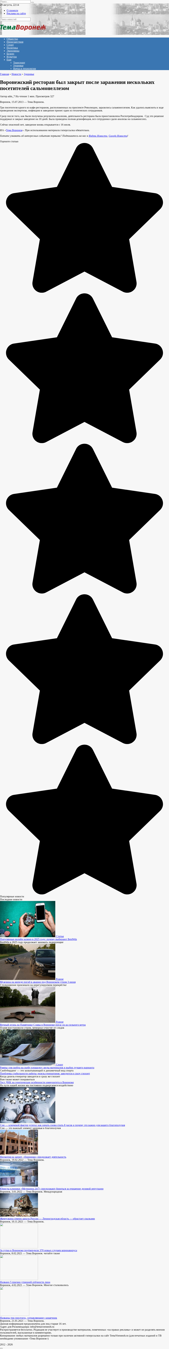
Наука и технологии (24, 68)
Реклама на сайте (16, 13)
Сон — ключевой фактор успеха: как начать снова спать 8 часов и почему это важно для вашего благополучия (62, 1125)
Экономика (13, 50)
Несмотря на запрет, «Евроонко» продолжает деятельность (33, 1157)
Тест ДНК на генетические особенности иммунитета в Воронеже (37, 1082)
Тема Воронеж (14, 130)
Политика (12, 47)
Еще (9, 59)
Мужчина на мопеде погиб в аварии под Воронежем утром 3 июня (38, 982)
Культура (12, 56)
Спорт (10, 44)
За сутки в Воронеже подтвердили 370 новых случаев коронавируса (38, 1250)
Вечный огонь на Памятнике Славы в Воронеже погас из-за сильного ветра (43, 1024)
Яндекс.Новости (98, 135)
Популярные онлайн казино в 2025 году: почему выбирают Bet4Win (38, 939)
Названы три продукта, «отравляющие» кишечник (28, 1317)
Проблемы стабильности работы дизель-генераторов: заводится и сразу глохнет (45, 1073)
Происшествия (15, 41)
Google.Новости (118, 135)
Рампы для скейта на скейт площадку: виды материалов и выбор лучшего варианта (47, 1067)
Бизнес (10, 53)
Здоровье (18, 65)
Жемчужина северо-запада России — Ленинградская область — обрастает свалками (47, 1218)
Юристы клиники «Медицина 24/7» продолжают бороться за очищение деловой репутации (51, 1188)
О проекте (12, 10)
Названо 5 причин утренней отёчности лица (25, 1282)
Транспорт (19, 62)
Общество (12, 39)
